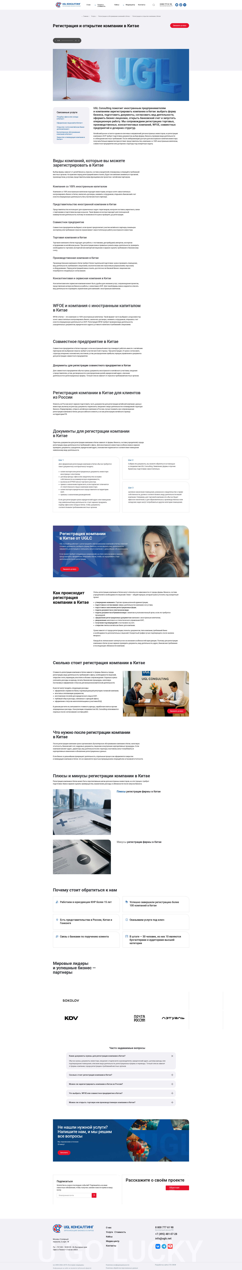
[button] (95, 4)
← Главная (84, 16)
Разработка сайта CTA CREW (165, 1265)
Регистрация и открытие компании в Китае (147, 16)
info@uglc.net (163, 1238)
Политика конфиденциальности (117, 1265)
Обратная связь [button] (174, 1189)
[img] (68, 4)
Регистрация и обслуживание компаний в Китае (114, 16)
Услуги (93, 16)
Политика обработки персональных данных (122, 1268)
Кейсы (116, 5)
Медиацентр (130, 5)
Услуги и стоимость (101, 5)
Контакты (141, 5)
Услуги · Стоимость (116, 1232)
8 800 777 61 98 (166, 4)
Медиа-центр (112, 1241)
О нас (89, 5)
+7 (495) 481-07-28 (166, 1234)
